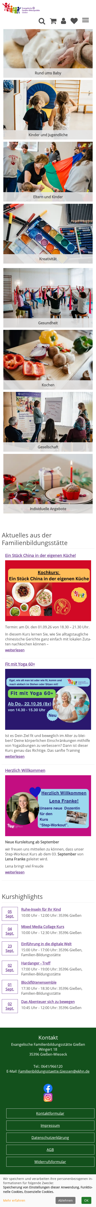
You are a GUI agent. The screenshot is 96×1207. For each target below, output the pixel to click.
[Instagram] (48, 1096)
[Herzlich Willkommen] (48, 805)
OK (86, 1200)
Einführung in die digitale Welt (46, 943)
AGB (50, 1149)
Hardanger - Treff (35, 963)
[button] (63, 22)
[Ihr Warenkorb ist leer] (53, 22)
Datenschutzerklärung (50, 1137)
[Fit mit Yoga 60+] (48, 698)
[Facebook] (48, 1087)
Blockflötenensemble (38, 982)
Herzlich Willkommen (25, 770)
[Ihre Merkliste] (74, 22)
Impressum (50, 1125)
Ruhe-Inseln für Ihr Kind (41, 909)
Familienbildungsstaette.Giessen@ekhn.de (54, 1071)
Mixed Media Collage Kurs (42, 926)
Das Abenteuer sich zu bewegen (48, 1001)
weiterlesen (15, 650)
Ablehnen (65, 1200)
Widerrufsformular (50, 1161)
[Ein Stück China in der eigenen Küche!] (48, 590)
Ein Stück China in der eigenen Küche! (40, 555)
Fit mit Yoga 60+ (20, 664)
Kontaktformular (50, 1113)
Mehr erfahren (14, 1200)
